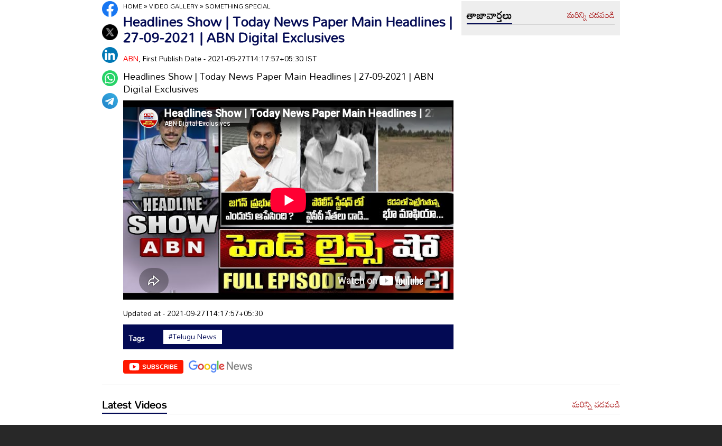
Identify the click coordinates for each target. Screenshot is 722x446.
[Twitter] (110, 32)
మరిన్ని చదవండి (591, 15)
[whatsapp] (110, 78)
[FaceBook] (110, 9)
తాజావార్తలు (489, 14)
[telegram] (110, 101)
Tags (136, 338)
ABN (130, 58)
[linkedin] (110, 55)
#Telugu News (193, 336)
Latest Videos (134, 404)
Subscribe (160, 366)
